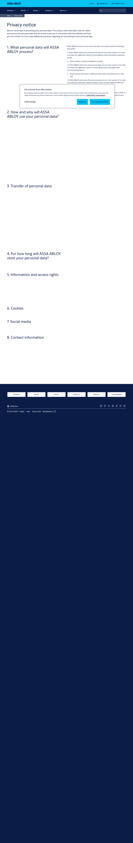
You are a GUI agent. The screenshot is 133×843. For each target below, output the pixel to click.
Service (23, 10)
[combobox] (112, 11)
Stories (35, 10)
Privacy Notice (100, 95)
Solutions (10, 10)
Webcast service (73, 247)
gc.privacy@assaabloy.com (79, 373)
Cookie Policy (90, 95)
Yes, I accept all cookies (99, 102)
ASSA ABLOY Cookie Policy (97, 326)
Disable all (82, 102)
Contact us (48, 10)
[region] (67, 96)
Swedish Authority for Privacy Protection (105, 384)
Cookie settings (30, 101)
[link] (92, 3)
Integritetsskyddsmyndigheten (78, 384)
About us (63, 10)
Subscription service (74, 241)
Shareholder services (74, 232)
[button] (15, 11)
